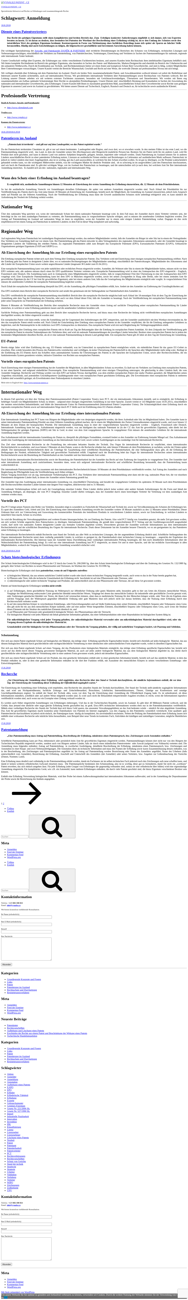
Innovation (12, 1119)
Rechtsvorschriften (15, 1028)
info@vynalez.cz (14, 905)
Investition (12, 1121)
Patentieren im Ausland (19, 138)
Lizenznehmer (13, 1135)
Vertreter (11, 1180)
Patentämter (12, 1025)
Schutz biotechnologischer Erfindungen (31, 557)
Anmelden (12, 849)
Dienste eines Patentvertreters (24, 31)
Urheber (11, 1172)
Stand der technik (15, 1164)
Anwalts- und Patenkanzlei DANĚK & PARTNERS (60, 51)
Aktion (10, 1074)
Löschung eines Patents (18, 1137)
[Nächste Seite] (27, 803)
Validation (11, 1174)
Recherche (9, 674)
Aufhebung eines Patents (18, 1084)
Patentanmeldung (14, 729)
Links (9, 982)
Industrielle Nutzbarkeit (18, 1116)
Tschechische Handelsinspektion (22, 1036)
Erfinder (11, 1092)
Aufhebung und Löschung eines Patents (25, 1030)
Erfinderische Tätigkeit (17, 1095)
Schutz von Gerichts (16, 1161)
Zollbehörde (12, 1188)
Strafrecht (11, 1166)
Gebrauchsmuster (15, 1103)
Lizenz (10, 1129)
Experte (10, 1100)
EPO (9, 1090)
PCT (9, 1153)
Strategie (11, 1169)
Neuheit (10, 1140)
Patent (10, 984)
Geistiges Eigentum (16, 1106)
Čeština (10, 808)
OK (5, 1297)
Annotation (12, 1082)
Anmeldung (12, 1079)
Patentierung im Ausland (18, 987)
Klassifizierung (14, 1127)
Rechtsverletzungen (16, 1156)
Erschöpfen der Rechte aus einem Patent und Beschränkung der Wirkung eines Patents (47, 1033)
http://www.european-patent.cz (36, 383)
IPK (9, 1124)
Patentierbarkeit (14, 1148)
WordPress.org (14, 857)
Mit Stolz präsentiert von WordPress (18, 1292)
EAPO (10, 1087)
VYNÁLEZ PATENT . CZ (11, 7)
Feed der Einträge (15, 852)
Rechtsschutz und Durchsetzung (22, 990)
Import (10, 1114)
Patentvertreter (13, 1151)
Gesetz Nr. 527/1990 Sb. (18, 1111)
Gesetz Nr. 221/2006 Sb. (18, 1108)
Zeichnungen (13, 1185)
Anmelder (11, 1077)
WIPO (10, 1182)
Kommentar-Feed (15, 854)
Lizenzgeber (13, 1132)
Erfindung (11, 1098)
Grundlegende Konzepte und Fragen (24, 979)
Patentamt (11, 1145)
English (10, 811)
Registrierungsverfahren (18, 992)
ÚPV (9, 1190)
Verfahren (11, 1177)
